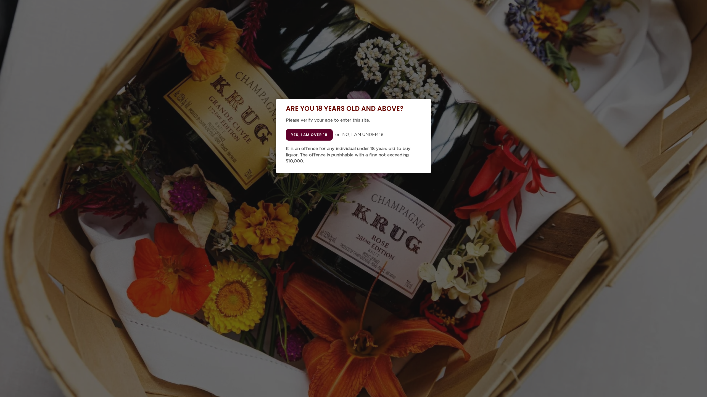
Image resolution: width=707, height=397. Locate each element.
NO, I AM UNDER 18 (363, 134)
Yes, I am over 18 (309, 134)
